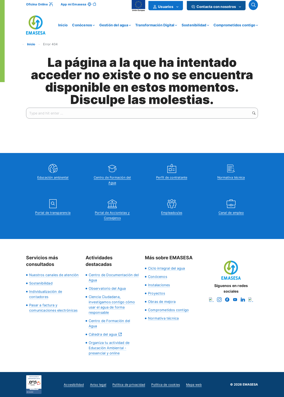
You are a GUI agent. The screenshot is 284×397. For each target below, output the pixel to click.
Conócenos (82, 25)
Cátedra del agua (103, 334)
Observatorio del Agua (107, 288)
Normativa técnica (231, 177)
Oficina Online (37, 4)
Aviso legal (98, 385)
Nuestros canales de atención (54, 275)
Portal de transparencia (53, 213)
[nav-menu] (177, 7)
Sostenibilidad (194, 25)
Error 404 (50, 44)
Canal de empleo (231, 213)
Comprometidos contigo (234, 25)
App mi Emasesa (73, 4)
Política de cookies (165, 385)
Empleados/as (171, 213)
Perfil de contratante (171, 177)
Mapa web (194, 385)
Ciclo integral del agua (166, 268)
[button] (253, 5)
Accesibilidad (74, 385)
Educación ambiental (53, 177)
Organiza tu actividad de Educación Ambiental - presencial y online (109, 348)
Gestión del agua (113, 25)
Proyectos (156, 293)
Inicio (63, 25)
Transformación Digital (154, 25)
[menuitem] (165, 5)
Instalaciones (159, 285)
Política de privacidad (128, 385)
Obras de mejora (162, 302)
